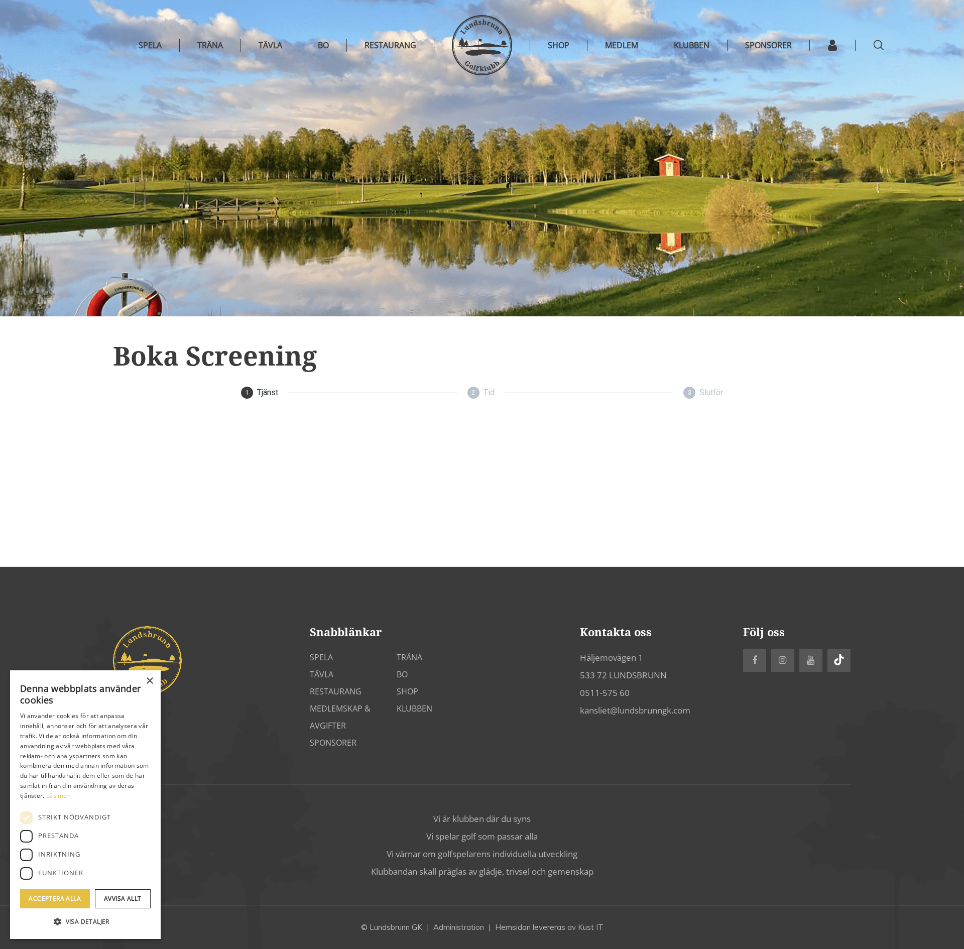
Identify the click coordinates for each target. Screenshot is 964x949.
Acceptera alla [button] (55, 898)
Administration (458, 927)
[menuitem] (558, 45)
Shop (407, 691)
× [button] (149, 681)
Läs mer (58, 795)
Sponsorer (333, 742)
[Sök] (879, 45)
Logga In (833, 45)
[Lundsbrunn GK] (482, 45)
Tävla (270, 45)
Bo (323, 45)
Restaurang (390, 45)
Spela (150, 45)
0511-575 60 (605, 692)
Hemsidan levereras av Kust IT (549, 927)
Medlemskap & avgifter (340, 717)
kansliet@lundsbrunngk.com (635, 710)
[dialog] (85, 804)
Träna (210, 45)
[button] (85, 922)
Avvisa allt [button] (122, 898)
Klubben (414, 708)
